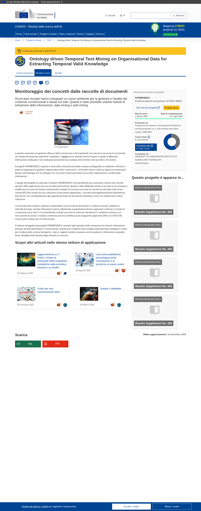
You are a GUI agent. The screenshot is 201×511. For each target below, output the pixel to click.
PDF (57, 344)
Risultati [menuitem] (58, 73)
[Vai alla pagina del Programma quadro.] (20, 61)
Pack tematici (30, 34)
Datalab (90, 34)
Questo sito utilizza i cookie (35, 506)
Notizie (80, 34)
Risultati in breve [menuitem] (43, 73)
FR (35, 82)
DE (17, 82)
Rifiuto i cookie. (172, 506)
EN (23, 82)
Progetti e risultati (48, 34)
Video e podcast (67, 34)
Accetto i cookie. (131, 506)
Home (19, 34)
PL (47, 82)
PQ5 (49, 40)
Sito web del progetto (146, 108)
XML (30, 344)
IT (41, 82)
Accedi (111, 15)
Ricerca (100, 34)
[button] (122, 16)
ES (29, 82)
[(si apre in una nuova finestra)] (37, 13)
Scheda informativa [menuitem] (24, 73)
